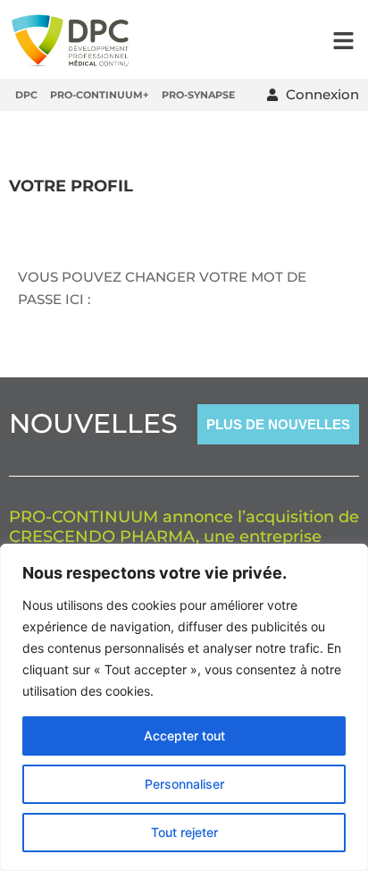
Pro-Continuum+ (99, 95)
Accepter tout (184, 735)
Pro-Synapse (198, 95)
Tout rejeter (184, 832)
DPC (26, 95)
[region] (184, 707)
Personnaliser (184, 783)
